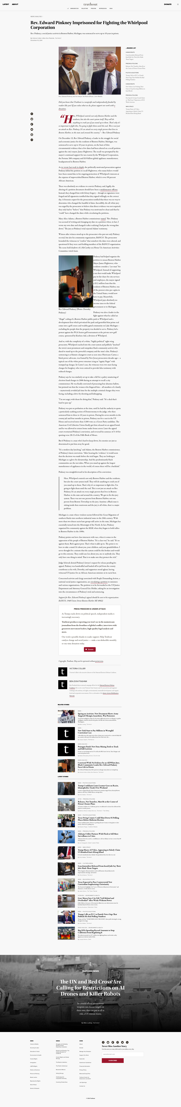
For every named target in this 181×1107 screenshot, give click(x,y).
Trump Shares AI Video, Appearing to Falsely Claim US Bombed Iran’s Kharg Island (134, 111)
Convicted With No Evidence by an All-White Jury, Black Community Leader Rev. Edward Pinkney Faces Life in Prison (99, 765)
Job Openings (83, 1082)
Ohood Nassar (83, 875)
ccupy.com (96, 755)
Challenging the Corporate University (61, 1077)
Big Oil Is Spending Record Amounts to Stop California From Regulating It (96, 931)
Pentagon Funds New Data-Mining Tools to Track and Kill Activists (98, 747)
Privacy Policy (82, 1070)
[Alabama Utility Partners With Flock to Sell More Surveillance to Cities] (66, 836)
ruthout (58, 38)
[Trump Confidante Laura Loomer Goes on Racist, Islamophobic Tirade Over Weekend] (66, 788)
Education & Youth (89, 879)
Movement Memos (61, 1069)
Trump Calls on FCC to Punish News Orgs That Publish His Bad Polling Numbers (135, 77)
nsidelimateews (93, 843)
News (79, 711)
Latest (6, 4)
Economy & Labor (34, 1048)
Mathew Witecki (83, 811)
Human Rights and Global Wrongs (62, 1057)
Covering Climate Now (61, 1082)
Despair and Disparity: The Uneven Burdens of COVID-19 (62, 1052)
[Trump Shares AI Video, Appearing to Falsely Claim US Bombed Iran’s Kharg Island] (66, 852)
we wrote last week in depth (72, 167)
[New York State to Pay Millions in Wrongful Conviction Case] (66, 733)
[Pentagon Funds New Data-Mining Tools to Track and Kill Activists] (66, 749)
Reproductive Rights (35, 1081)
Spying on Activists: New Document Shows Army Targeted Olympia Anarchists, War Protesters (98, 714)
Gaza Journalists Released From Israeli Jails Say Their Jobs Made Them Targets (134, 57)
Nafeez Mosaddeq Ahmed (86, 756)
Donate (167, 4)
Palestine (84, 8)
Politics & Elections (89, 783)
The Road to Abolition (61, 1062)
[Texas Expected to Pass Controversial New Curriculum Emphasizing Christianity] (66, 885)
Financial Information (84, 1066)
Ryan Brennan (92, 811)
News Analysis (36, 16)
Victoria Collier (36, 38)
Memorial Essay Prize (84, 1073)
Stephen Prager (83, 827)
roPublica (91, 739)
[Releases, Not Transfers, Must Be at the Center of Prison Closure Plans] (66, 804)
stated (103, 218)
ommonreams (92, 827)
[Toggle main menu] (176, 4)
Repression (103, 8)
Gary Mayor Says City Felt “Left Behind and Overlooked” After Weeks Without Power (96, 899)
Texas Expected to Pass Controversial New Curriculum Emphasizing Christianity (95, 883)
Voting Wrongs (60, 1073)
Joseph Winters (83, 939)
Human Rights (33, 1059)
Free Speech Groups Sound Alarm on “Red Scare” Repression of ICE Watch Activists (135, 100)
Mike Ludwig (82, 724)
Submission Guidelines (85, 1062)
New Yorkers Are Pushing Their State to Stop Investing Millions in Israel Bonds (135, 89)
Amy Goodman (83, 907)
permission (99, 661)
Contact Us (82, 1086)
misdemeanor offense (108, 189)
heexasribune (92, 891)
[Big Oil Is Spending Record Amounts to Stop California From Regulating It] (66, 933)
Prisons (93, 8)
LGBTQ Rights (33, 1066)
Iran (111, 8)
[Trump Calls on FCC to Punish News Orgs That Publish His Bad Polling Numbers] (66, 917)
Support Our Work (84, 1055)
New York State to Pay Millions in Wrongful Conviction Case (96, 731)
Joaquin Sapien (83, 739)
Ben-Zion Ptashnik (48, 38)
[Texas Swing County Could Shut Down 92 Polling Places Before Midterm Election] (66, 820)
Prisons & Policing (89, 799)
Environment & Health (93, 895)
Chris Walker (82, 795)
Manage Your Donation (85, 1051)
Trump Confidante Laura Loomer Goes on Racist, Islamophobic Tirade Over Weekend (98, 786)
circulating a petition (99, 581)
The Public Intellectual (61, 1066)
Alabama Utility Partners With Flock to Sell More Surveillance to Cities (98, 835)
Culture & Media (88, 863)
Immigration (74, 8)
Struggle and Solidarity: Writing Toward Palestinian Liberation (62, 1045)
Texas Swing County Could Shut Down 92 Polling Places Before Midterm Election (98, 818)
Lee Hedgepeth (83, 843)
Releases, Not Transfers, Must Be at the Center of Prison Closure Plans (135, 67)
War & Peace (86, 847)
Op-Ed (79, 799)
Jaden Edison (82, 891)
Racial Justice (33, 1077)
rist (89, 939)
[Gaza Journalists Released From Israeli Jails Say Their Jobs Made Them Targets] (66, 868)
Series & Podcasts (34, 1088)
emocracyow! (92, 907)
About (15, 4)
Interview (81, 895)
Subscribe (82, 1059)
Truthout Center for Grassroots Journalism (85, 1078)
